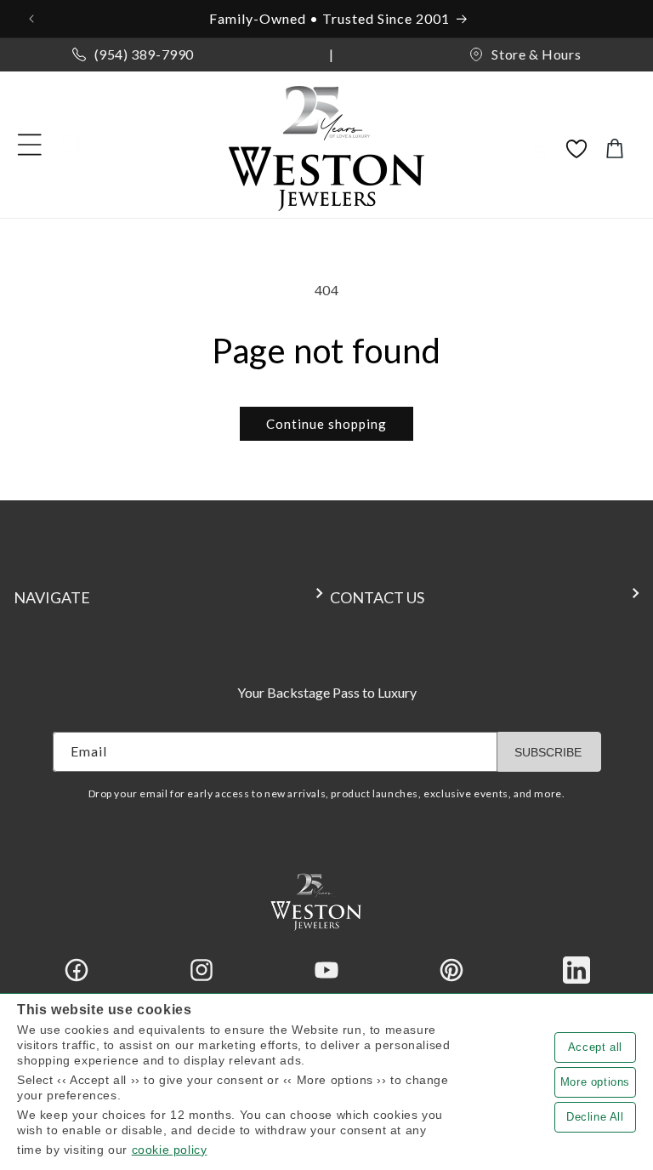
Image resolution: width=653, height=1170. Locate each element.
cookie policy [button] (169, 1149)
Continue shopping (326, 423)
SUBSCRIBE (548, 752)
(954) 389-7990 (144, 54)
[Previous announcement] (33, 18)
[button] (30, 144)
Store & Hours (536, 54)
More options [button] (595, 1082)
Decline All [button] (595, 1116)
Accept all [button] (595, 1047)
